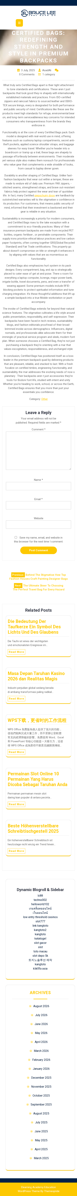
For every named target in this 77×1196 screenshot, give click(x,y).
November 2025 (41, 1086)
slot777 (40, 921)
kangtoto (40, 934)
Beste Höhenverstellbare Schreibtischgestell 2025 (33, 828)
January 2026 (41, 1068)
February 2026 (41, 1060)
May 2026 (41, 1033)
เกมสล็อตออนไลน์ (40, 908)
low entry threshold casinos (40, 917)
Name (38, 479)
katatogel (40, 938)
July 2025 (41, 1122)
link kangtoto (40, 925)
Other (44, 399)
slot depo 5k (40, 955)
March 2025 (41, 1158)
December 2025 (41, 1077)
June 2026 (41, 1024)
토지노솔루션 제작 (40, 960)
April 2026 (41, 1042)
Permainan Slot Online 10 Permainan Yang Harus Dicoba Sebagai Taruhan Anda (37, 779)
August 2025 (41, 1113)
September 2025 (41, 1104)
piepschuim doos (45, 195)
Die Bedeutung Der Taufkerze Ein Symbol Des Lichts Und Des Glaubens (34, 627)
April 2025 (41, 1149)
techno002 (40, 900)
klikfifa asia (40, 968)
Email (38, 499)
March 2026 (41, 1051)
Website (38, 518)
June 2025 (41, 1131)
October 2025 (41, 1095)
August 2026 (41, 1006)
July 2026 (41, 1015)
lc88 (40, 895)
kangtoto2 (40, 930)
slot (40, 947)
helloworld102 (40, 904)
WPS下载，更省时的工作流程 (37, 720)
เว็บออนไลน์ (40, 912)
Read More (16, 652)
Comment (38, 429)
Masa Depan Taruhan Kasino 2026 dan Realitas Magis (36, 676)
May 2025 (41, 1140)
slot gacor (40, 943)
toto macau (40, 951)
